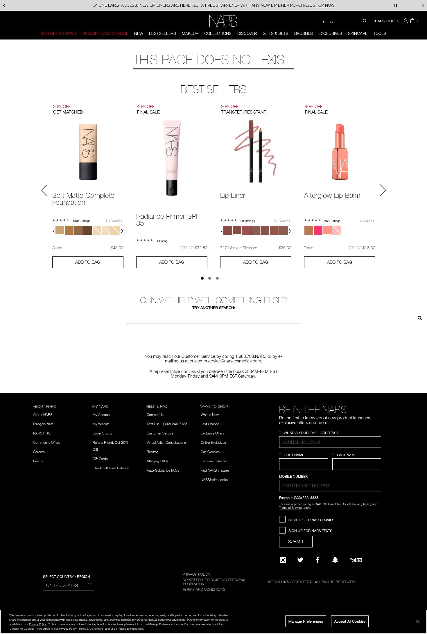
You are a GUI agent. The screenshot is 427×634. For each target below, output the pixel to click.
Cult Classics (210, 451)
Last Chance (210, 423)
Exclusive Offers (212, 433)
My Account (102, 414)
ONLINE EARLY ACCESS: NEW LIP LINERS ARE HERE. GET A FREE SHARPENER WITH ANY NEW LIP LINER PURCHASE (214, 5)
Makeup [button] (190, 33)
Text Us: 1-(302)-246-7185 (167, 423)
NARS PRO (42, 433)
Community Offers (46, 442)
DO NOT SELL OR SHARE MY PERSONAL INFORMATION (214, 582)
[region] (213, 622)
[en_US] (417, 317)
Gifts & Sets (275, 33)
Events (38, 461)
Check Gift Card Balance (111, 468)
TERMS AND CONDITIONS (204, 589)
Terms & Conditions (91, 628)
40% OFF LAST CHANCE (105, 33)
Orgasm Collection (214, 461)
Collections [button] (218, 33)
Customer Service (160, 433)
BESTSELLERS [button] (162, 33)
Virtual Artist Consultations (166, 442)
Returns (152, 451)
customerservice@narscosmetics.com (225, 360)
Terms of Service (290, 507)
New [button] (138, 33)
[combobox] (336, 21)
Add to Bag (87, 262)
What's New (210, 414)
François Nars (43, 423)
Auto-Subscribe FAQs (163, 470)
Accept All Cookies (349, 621)
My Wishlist (101, 423)
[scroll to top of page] (417, 590)
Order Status (102, 433)
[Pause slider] (395, 5)
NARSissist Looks (214, 479)
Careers (39, 451)
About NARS (43, 414)
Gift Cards (100, 458)
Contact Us (155, 414)
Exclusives (330, 33)
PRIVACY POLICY (196, 574)
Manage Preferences (305, 621)
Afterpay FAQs (157, 461)
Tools (379, 33)
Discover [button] (247, 33)
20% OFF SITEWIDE (59, 33)
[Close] (417, 621)
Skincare (357, 33)
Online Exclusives (213, 442)
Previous (44, 190)
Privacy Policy (361, 504)
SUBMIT (296, 541)
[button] (406, 21)
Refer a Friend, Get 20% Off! (110, 446)
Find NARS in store (215, 470)
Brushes (303, 33)
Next (383, 190)
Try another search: (213, 308)
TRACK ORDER (386, 21)
